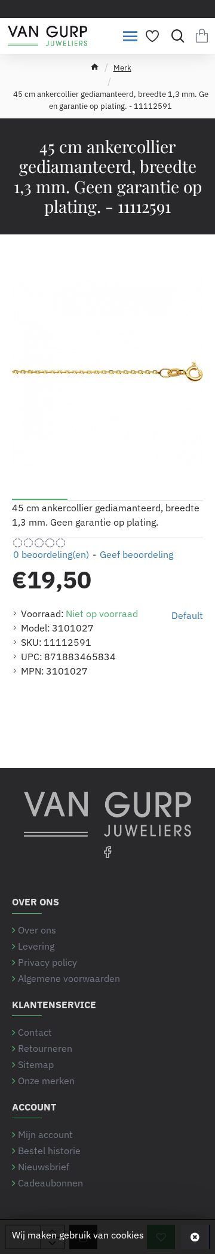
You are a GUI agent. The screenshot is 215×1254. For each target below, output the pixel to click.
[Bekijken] (201, 36)
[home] (94, 66)
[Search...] (174, 36)
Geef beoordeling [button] (136, 554)
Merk (122, 68)
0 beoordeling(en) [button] (51, 554)
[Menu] (129, 36)
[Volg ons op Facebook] (107, 852)
